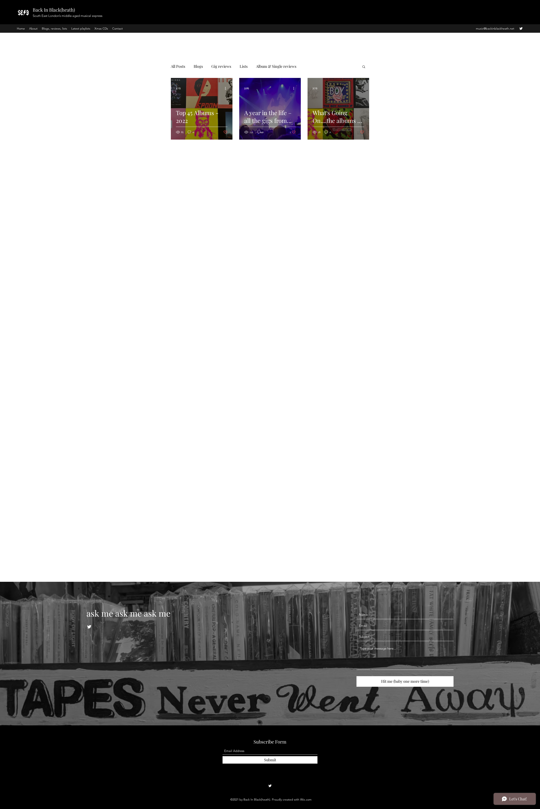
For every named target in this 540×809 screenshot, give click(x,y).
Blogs (198, 66)
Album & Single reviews (276, 66)
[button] (364, 67)
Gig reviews (221, 66)
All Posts (178, 66)
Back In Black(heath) (54, 10)
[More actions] (226, 88)
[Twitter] (521, 28)
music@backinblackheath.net (495, 28)
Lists (244, 66)
